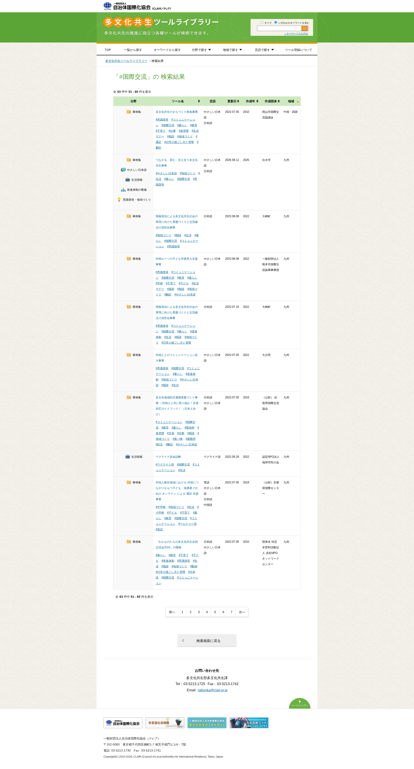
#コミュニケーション (169, 422)
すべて (268, 23)
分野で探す (199, 50)
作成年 (250, 101)
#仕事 (172, 130)
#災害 (170, 433)
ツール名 (178, 101)
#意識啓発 (162, 119)
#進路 (170, 289)
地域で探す (230, 50)
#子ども (184, 283)
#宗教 (180, 433)
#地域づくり (185, 136)
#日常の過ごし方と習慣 (179, 142)
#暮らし (182, 125)
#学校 (159, 283)
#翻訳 (167, 294)
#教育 (193, 125)
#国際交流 (168, 125)
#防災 (159, 444)
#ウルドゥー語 (187, 523)
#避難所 (191, 438)
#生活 (187, 235)
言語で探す (262, 50)
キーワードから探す (167, 50)
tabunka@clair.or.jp (212, 690)
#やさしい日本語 (166, 173)
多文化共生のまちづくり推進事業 (177, 111)
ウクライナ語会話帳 (168, 456)
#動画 (193, 566)
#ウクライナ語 (165, 464)
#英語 (159, 529)
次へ (242, 612)
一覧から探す (133, 50)
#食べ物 (178, 438)
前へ (172, 612)
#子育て (161, 130)
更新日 (232, 101)
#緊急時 (189, 427)
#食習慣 (184, 130)
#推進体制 (168, 560)
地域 (291, 101)
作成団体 (271, 101)
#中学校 (161, 507)
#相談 (170, 136)
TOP (108, 50)
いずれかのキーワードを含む (293, 23)
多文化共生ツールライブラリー (126, 61)
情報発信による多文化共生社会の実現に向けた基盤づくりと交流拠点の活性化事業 (177, 222)
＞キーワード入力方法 (296, 33)
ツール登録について (298, 50)
